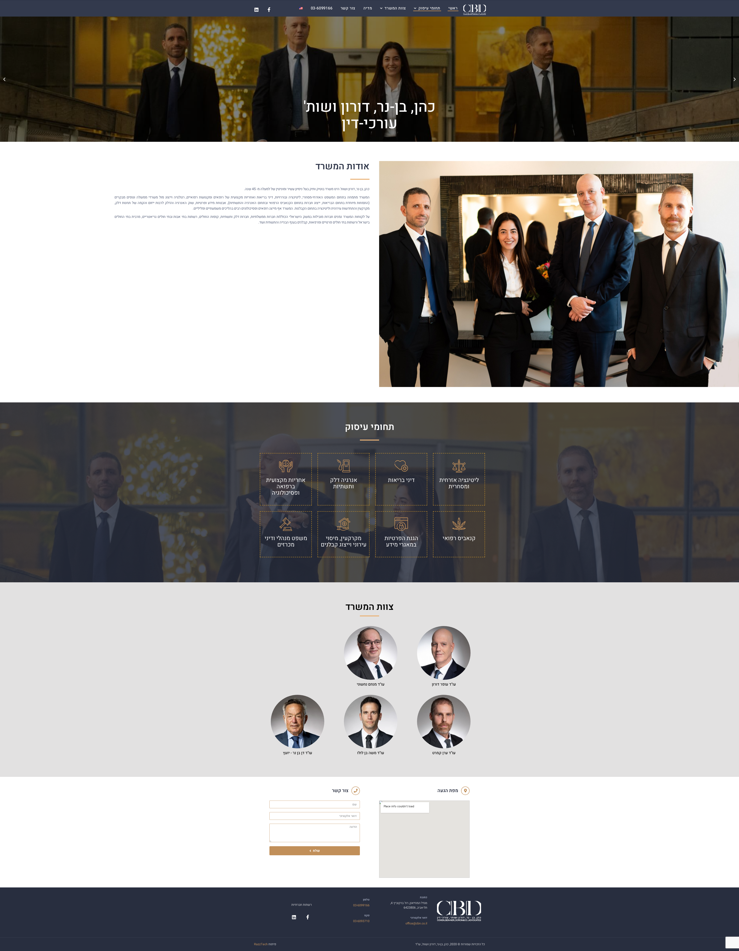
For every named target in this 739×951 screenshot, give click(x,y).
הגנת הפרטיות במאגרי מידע (401, 541)
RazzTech (261, 944)
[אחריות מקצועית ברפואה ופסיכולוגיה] (286, 466)
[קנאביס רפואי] (459, 524)
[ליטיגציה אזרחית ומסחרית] (459, 466)
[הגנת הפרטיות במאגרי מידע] (401, 524)
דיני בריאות (401, 480)
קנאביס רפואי (459, 538)
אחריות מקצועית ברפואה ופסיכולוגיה (285, 486)
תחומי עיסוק (429, 8)
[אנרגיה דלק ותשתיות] (343, 466)
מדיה (367, 8)
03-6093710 (361, 921)
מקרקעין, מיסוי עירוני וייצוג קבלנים (343, 541)
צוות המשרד (395, 8)
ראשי (453, 8)
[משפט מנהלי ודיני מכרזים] (286, 524)
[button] (734, 79)
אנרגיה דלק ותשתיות (343, 483)
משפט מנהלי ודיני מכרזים (286, 541)
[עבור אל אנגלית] (300, 8)
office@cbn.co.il (416, 923)
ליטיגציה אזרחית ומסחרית (459, 483)
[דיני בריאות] (401, 466)
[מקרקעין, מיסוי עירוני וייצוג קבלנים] (343, 524)
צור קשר (348, 8)
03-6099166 (322, 8)
